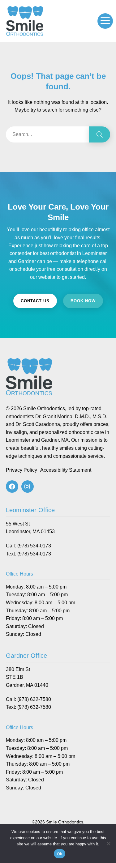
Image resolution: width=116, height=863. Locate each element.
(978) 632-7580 (34, 699)
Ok (59, 853)
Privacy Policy (21, 470)
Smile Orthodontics (44, 408)
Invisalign (16, 432)
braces (100, 424)
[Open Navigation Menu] (105, 21)
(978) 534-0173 (34, 545)
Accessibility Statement (65, 470)
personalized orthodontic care (71, 432)
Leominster (18, 440)
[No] (108, 843)
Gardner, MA (55, 440)
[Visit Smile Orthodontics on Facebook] (12, 486)
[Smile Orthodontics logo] (24, 10)
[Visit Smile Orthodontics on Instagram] (27, 486)
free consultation (65, 269)
